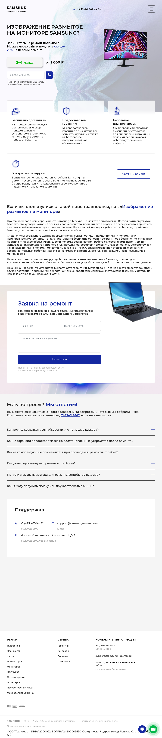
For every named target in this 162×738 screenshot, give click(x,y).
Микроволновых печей (20, 692)
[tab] (81, 528)
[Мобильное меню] (151, 9)
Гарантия (63, 645)
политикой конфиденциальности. (24, 84)
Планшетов (14, 651)
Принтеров (14, 682)
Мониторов (14, 666)
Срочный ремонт (133, 173)
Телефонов (13, 645)
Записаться (59, 359)
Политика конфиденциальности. (99, 721)
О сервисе (64, 661)
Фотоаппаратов (16, 677)
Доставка (63, 656)
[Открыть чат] (142, 729)
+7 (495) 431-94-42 (106, 645)
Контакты (63, 651)
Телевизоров (14, 661)
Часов (10, 656)
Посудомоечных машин (21, 687)
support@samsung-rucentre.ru (114, 655)
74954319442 (70, 415)
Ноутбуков (13, 672)
